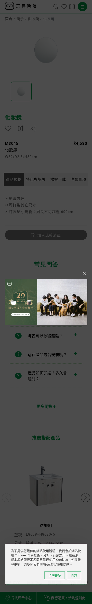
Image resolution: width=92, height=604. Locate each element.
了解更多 (54, 575)
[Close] (84, 273)
